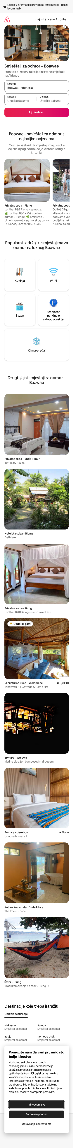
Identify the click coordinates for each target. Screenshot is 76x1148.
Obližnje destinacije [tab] (16, 1014)
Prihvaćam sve (36, 1104)
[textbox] (20, 101)
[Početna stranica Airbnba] (7, 19)
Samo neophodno (37, 1114)
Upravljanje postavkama (36, 1124)
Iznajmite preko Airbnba (50, 19)
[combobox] (36, 88)
